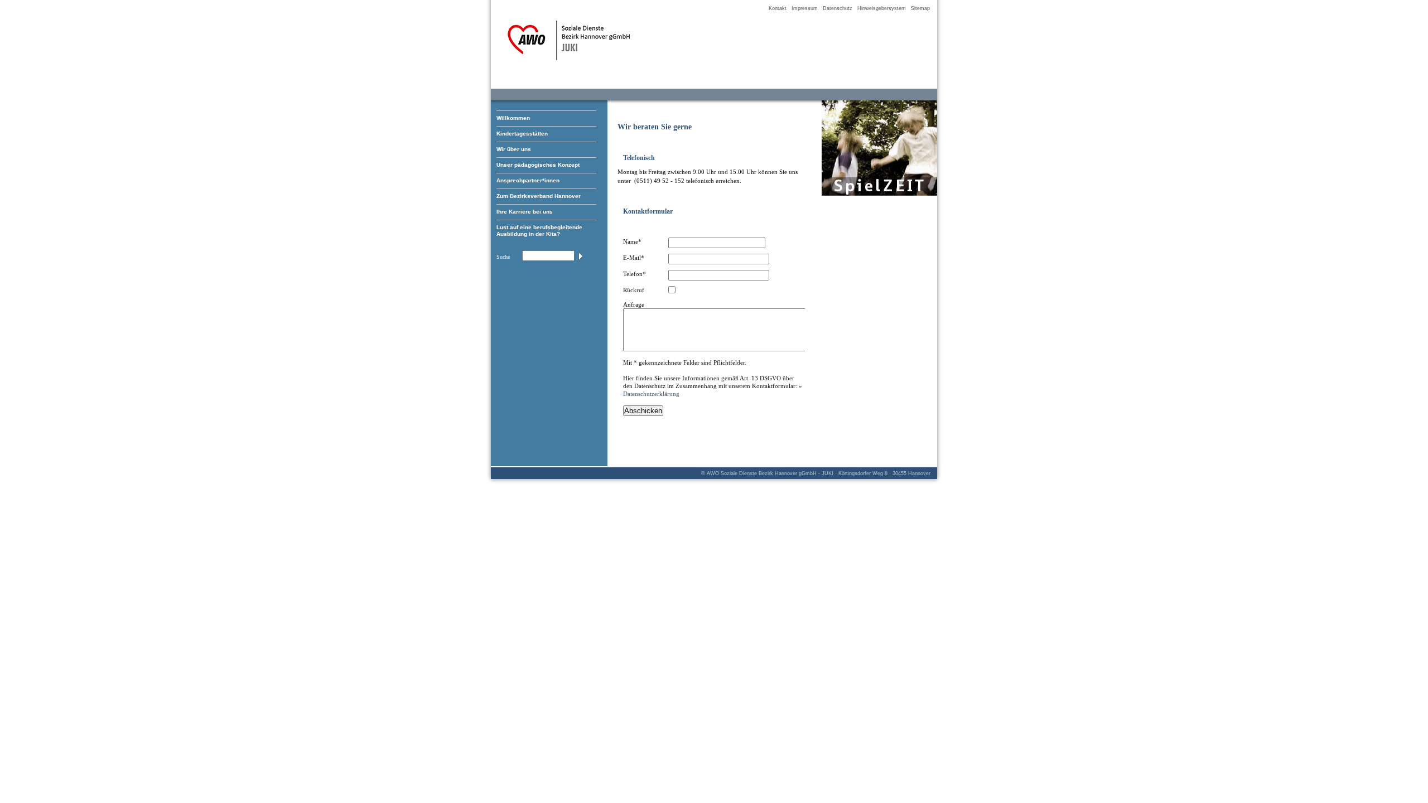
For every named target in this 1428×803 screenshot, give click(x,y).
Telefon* (634, 273)
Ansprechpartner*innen (527, 180)
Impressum (805, 8)
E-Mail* (633, 257)
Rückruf (633, 290)
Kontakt (778, 8)
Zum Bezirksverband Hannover (538, 196)
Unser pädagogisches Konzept (538, 165)
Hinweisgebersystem (881, 8)
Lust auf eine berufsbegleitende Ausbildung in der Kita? (539, 230)
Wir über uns (513, 149)
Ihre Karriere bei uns (524, 212)
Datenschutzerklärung (651, 393)
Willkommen (513, 118)
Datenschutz (837, 8)
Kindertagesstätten (522, 133)
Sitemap (920, 8)
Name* (632, 241)
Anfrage (633, 304)
